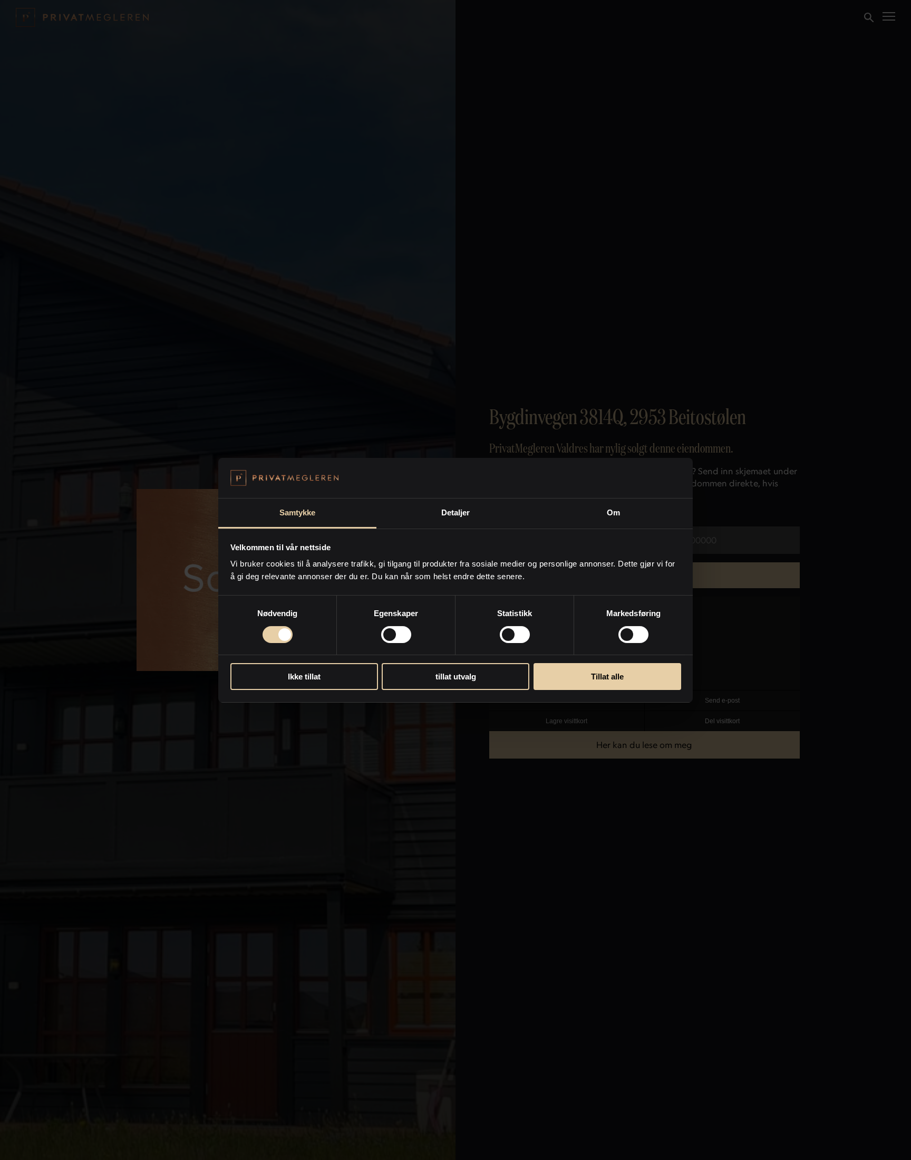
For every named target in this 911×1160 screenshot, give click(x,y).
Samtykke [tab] (297, 512)
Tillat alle (607, 676)
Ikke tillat (304, 676)
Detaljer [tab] (455, 512)
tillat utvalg (455, 676)
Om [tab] (613, 512)
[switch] (396, 634)
